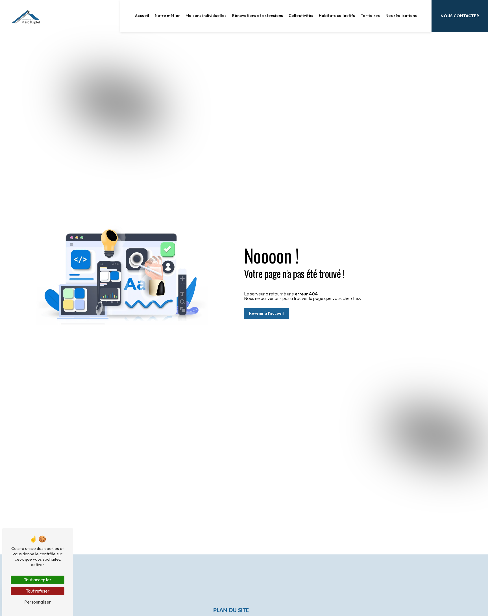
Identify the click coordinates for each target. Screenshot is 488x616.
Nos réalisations (401, 15)
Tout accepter (37, 579)
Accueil (142, 15)
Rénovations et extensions (257, 15)
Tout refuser (37, 591)
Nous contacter (460, 15)
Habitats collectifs (337, 15)
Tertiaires (370, 15)
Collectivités (301, 15)
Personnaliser (37, 602)
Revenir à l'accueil (266, 313)
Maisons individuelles (206, 15)
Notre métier (167, 15)
